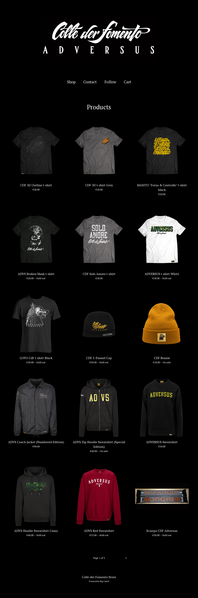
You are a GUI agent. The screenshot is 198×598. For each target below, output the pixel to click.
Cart (128, 81)
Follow (110, 81)
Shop (71, 81)
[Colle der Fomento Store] (99, 38)
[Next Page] (126, 558)
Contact (90, 81)
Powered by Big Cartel (99, 581)
